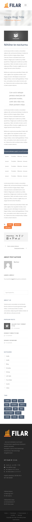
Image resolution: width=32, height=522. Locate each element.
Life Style (8, 227)
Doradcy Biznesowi (10, 340)
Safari (7, 417)
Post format (9, 413)
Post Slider (9, 380)
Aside (7, 356)
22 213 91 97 (17, 471)
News (21, 408)
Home (6, 513)
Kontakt (13, 515)
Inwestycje (13, 513)
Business (17, 224)
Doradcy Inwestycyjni (11, 333)
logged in (13, 279)
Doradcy (8, 368)
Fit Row (8, 372)
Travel (14, 417)
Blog (7, 364)
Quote (8, 384)
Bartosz (16, 262)
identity (22, 404)
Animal (7, 400)
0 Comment (17, 328)
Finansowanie (22, 513)
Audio (10, 224)
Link (15, 408)
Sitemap (20, 515)
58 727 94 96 (15, 469)
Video (7, 388)
